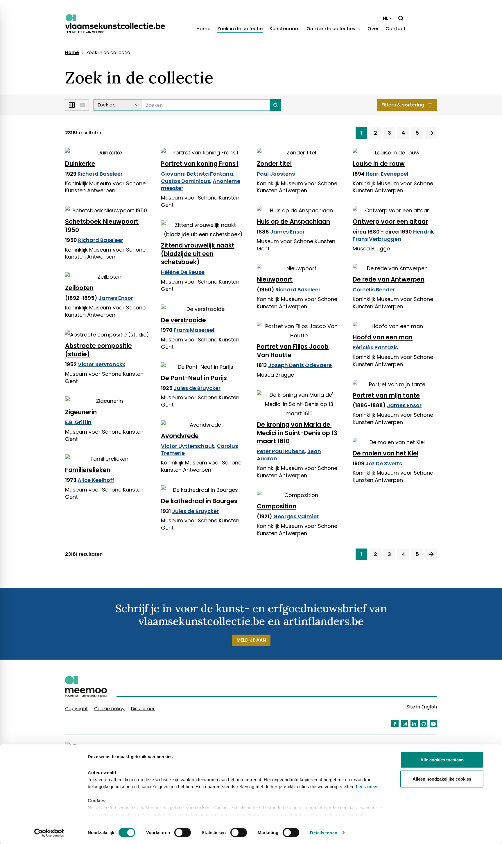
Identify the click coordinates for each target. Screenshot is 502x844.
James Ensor (287, 231)
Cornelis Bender (374, 289)
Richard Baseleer (100, 173)
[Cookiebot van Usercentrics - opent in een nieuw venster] (49, 832)
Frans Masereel (194, 330)
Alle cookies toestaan (442, 759)
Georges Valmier (296, 516)
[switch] (182, 832)
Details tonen (323, 832)
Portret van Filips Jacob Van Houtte (293, 350)
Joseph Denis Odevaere (300, 365)
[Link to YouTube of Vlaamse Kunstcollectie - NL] (433, 723)
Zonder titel (274, 163)
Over (373, 28)
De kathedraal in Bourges (199, 501)
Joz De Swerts (383, 463)
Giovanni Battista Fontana (197, 173)
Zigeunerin (81, 412)
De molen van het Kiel (385, 453)
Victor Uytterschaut (187, 446)
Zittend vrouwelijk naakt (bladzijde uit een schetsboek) (197, 253)
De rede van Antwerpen (388, 279)
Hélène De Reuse (183, 272)
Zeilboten (79, 288)
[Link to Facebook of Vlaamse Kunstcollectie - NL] (395, 723)
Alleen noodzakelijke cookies (442, 778)
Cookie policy (109, 708)
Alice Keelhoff (96, 480)
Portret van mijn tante (386, 395)
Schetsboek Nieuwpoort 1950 (102, 225)
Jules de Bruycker (197, 388)
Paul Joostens (276, 173)
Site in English (422, 707)
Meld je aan (251, 640)
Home (203, 28)
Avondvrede (180, 436)
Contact (396, 28)
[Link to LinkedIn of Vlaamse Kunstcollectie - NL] (414, 723)
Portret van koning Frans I (200, 163)
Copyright (76, 708)
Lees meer (367, 786)
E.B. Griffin (78, 422)
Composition (276, 506)
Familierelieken (87, 470)
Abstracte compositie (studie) (98, 349)
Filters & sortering (402, 105)
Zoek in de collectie (240, 28)
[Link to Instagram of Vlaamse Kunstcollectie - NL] (404, 723)
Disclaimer (143, 708)
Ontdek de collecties (331, 28)
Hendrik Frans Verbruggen (393, 235)
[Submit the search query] (275, 105)
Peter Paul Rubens (281, 451)
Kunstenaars (285, 28)
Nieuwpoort (275, 279)
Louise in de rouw (379, 163)
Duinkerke (80, 163)
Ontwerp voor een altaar (390, 221)
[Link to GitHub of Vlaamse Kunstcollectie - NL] (423, 723)
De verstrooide (183, 320)
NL (385, 18)
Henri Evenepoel (387, 173)
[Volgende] (431, 133)
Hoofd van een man (383, 337)
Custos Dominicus (185, 181)
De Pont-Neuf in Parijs (194, 378)
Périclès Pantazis (375, 347)
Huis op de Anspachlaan (293, 221)
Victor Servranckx (101, 364)
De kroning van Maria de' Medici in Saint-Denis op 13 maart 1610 (297, 433)
